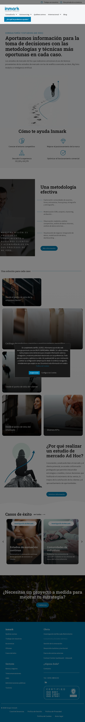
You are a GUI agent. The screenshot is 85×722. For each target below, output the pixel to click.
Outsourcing (24, 14)
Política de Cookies (42, 366)
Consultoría (10, 14)
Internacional (53, 14)
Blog (65, 14)
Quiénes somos (40, 14)
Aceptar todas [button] (34, 373)
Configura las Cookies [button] (48, 373)
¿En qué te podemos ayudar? (17, 19)
